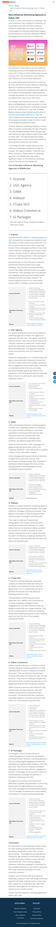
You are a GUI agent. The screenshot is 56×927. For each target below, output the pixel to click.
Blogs (17, 6)
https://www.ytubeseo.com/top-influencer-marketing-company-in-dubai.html (35, 656)
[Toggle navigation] (53, 2)
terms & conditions (36, 918)
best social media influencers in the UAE (27, 115)
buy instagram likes (20, 912)
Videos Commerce (27, 210)
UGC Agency (22, 185)
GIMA (17, 191)
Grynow (19, 179)
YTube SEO (21, 204)
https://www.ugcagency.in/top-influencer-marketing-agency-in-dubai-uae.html (36, 415)
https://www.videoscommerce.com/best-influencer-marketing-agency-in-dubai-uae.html (36, 744)
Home (11, 6)
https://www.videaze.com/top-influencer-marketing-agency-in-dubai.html (34, 571)
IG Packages (22, 217)
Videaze (19, 198)
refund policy (36, 915)
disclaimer (36, 908)
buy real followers (20, 908)
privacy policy (36, 912)
